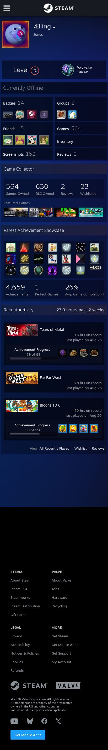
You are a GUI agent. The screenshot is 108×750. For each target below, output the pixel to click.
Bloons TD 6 (50, 405)
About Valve (61, 580)
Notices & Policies (24, 653)
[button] (26, 69)
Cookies (16, 662)
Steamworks (20, 597)
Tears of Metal (52, 329)
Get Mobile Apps (28, 735)
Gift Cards (18, 615)
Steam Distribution (25, 606)
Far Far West (50, 377)
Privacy (16, 636)
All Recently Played (54, 448)
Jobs (55, 589)
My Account (61, 662)
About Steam (20, 580)
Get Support (61, 653)
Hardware (59, 597)
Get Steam (60, 636)
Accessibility (20, 645)
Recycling (59, 606)
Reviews (98, 448)
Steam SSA (19, 589)
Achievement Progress (32, 349)
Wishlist (80, 448)
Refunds (17, 670)
